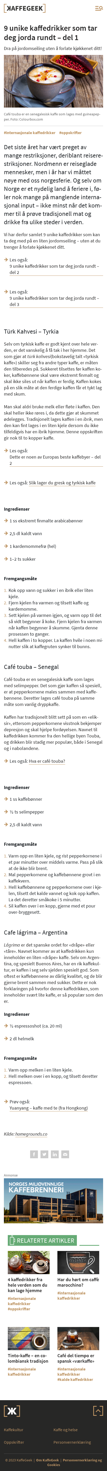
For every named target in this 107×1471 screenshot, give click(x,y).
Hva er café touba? (47, 761)
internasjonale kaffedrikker (30, 132)
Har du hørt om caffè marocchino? (78, 1282)
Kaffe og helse (66, 1429)
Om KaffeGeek (47, 1460)
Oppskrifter (14, 1442)
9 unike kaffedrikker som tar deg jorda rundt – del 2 (54, 269)
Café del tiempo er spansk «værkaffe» (75, 1358)
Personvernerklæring (72, 1442)
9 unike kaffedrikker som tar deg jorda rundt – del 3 (54, 301)
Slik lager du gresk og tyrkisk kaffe (62, 483)
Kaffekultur (13, 1429)
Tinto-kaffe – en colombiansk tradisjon (28, 1358)
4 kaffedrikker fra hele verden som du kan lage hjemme (27, 1285)
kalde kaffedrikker (76, 1379)
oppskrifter (71, 132)
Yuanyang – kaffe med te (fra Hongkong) (49, 1108)
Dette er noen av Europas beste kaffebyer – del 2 (55, 460)
